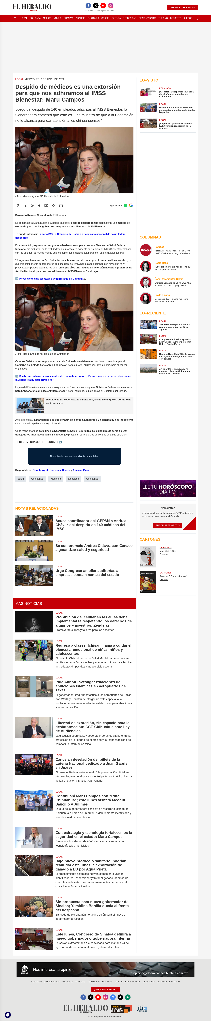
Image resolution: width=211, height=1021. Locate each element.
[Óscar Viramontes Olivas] (146, 282)
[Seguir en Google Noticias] (131, 205)
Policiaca (35, 18)
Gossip (105, 18)
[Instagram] (110, 5)
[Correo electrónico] (46, 205)
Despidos (73, 478)
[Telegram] (39, 205)
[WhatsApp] (32, 205)
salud (21, 478)
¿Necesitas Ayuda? (106, 989)
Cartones (93, 18)
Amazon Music (81, 470)
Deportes (175, 18)
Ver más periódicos (183, 7)
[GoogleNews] (113, 997)
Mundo (57, 18)
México (47, 18)
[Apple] (120, 997)
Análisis (80, 18)
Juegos (188, 18)
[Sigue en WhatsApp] (125, 205)
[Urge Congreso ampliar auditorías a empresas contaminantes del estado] (34, 575)
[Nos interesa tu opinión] (105, 969)
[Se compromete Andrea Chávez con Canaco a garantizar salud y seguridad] (34, 550)
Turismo (163, 18)
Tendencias (129, 18)
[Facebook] (88, 5)
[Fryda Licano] (146, 298)
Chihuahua (37, 478)
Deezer (66, 470)
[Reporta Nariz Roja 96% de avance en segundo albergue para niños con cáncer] (148, 354)
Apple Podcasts (51, 470)
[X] (96, 5)
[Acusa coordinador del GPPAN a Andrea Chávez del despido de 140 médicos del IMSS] (34, 525)
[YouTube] (103, 5)
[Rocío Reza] (146, 266)
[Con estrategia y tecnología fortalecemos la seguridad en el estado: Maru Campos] (34, 839)
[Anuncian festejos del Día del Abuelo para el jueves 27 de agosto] (148, 325)
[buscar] (196, 18)
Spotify (37, 470)
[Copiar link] (53, 205)
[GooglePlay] (128, 997)
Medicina (56, 478)
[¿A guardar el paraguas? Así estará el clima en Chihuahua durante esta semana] (148, 369)
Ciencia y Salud (147, 18)
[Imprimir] (61, 205)
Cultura (116, 18)
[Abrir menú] (15, 18)
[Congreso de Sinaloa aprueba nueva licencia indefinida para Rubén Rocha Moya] (148, 339)
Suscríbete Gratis (168, 525)
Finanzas (68, 18)
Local (24, 18)
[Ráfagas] (146, 250)
